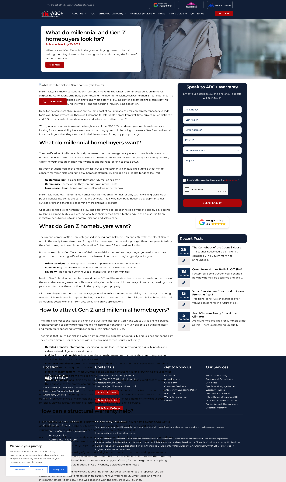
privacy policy (230, 180)
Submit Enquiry (212, 203)
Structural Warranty (216, 375)
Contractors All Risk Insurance (222, 404)
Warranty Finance (215, 390)
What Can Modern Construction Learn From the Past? (218, 293)
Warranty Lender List (175, 397)
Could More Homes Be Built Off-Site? (217, 269)
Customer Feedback (175, 386)
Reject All (39, 469)
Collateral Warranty (216, 407)
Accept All (58, 469)
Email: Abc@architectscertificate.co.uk (115, 386)
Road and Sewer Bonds (218, 393)
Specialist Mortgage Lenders (221, 386)
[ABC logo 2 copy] (52, 11)
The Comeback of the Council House (216, 247)
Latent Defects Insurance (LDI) (222, 397)
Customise (19, 469)
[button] (212, 222)
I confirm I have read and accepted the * (213, 180)
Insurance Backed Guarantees (221, 400)
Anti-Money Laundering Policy (180, 390)
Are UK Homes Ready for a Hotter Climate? (215, 315)
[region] (39, 458)
